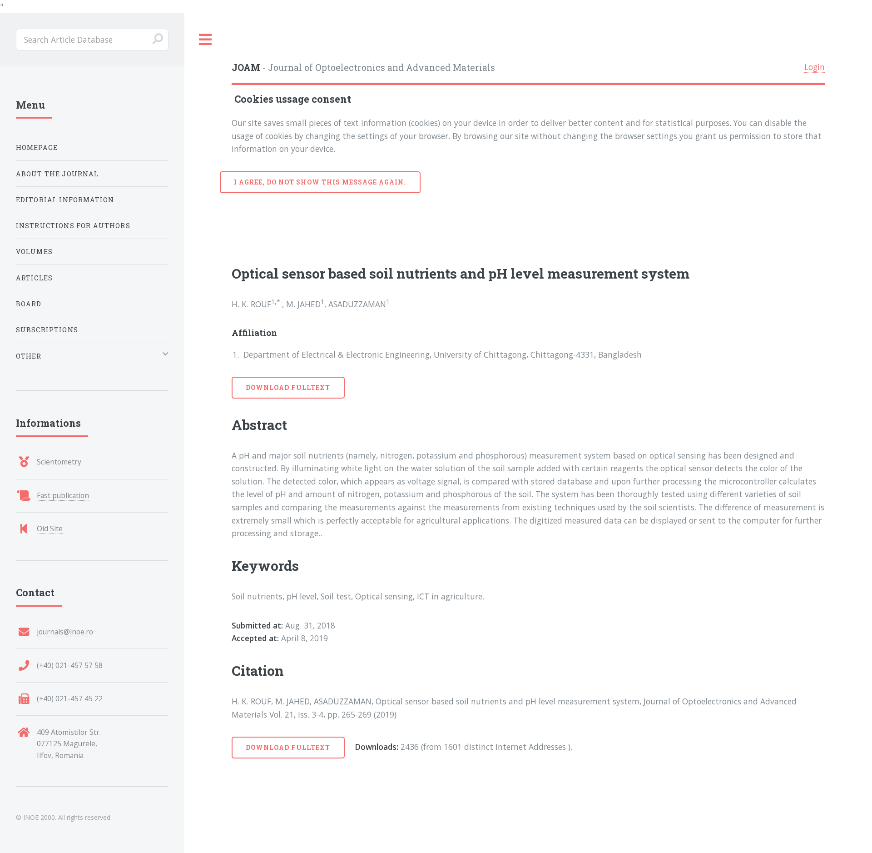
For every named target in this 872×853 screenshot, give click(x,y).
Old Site (50, 529)
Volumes (34, 251)
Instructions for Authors (73, 225)
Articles (34, 278)
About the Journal (57, 174)
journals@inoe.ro (65, 632)
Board (29, 303)
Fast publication (63, 495)
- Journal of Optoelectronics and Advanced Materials (363, 67)
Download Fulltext (288, 387)
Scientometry (59, 462)
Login (814, 66)
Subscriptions (47, 329)
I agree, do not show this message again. (320, 182)
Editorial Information (65, 199)
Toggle (205, 39)
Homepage (37, 147)
